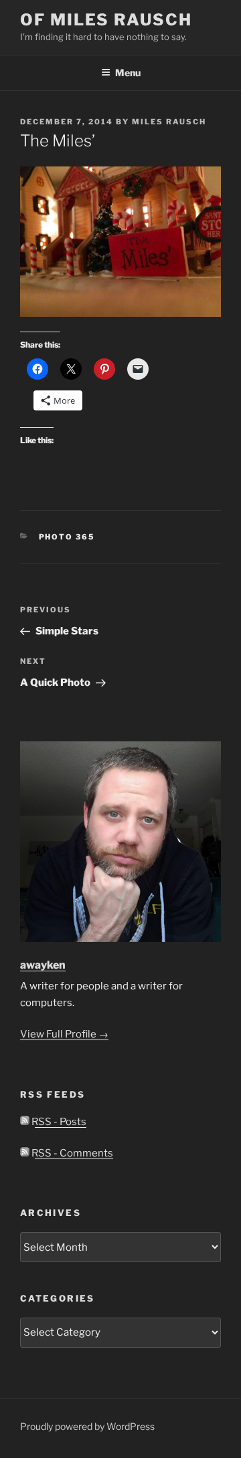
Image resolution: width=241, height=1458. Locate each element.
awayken (43, 965)
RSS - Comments (71, 1153)
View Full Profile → (64, 1034)
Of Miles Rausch (106, 19)
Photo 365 (67, 536)
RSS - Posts (57, 1122)
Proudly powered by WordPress (87, 1426)
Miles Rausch (169, 121)
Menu (128, 72)
